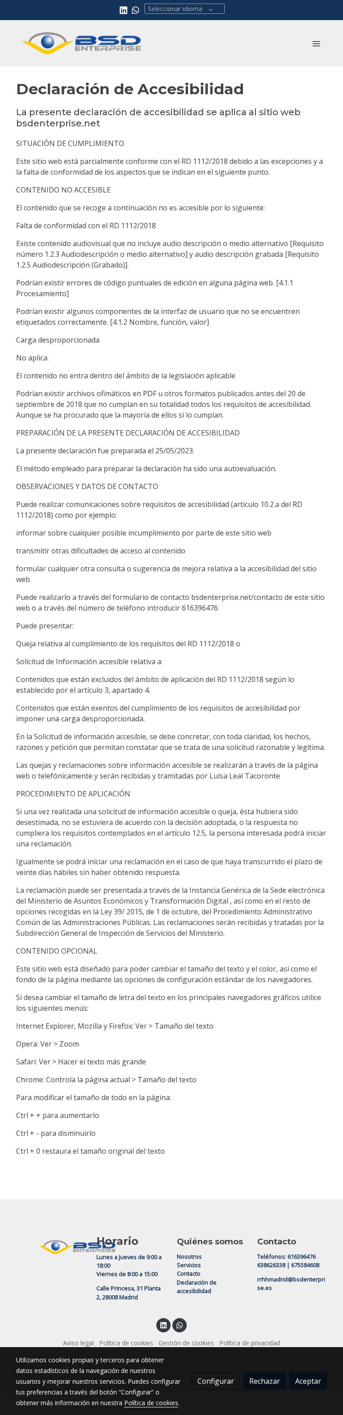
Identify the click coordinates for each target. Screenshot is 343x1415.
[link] (82, 43)
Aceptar (308, 1381)
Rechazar (264, 1381)
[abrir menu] (316, 43)
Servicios (189, 1265)
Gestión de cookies (186, 1343)
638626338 (271, 1265)
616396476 (302, 1256)
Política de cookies (126, 1343)
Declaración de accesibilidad (197, 1286)
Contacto (189, 1273)
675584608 (305, 1265)
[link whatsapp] (135, 9)
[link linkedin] (123, 9)
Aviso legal (78, 1343)
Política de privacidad (249, 1343)
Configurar (215, 1381)
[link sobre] (51, 1245)
